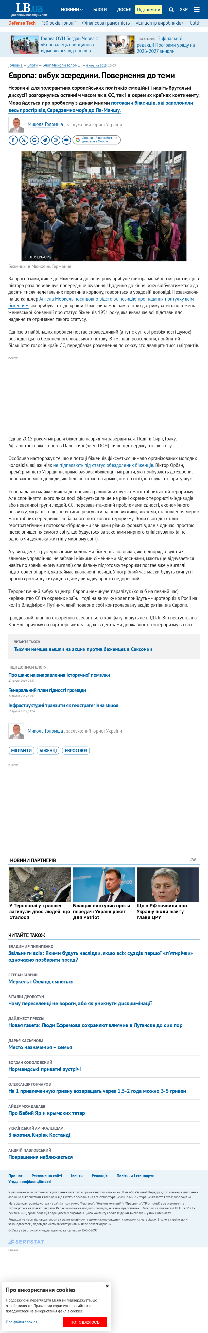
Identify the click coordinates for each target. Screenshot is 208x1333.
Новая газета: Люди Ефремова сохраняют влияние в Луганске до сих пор (95, 1025)
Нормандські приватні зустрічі (44, 1069)
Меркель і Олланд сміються (41, 981)
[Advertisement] (104, 396)
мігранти (21, 750)
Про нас (15, 1175)
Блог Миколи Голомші (62, 65)
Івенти (77, 1175)
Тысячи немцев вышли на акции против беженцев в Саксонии (83, 649)
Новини (70, 9)
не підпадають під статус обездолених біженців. (103, 465)
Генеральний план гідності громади (47, 690)
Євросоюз (76, 750)
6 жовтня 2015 (96, 65)
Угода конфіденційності (29, 1181)
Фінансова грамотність (106, 23)
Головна (15, 65)
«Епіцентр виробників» (160, 23)
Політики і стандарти (135, 1175)
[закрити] (107, 1286)
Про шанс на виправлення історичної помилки (59, 674)
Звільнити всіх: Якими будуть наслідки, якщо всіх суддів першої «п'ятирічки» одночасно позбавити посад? (100, 956)
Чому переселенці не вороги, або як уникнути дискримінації (80, 1003)
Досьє (124, 9)
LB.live (108, 28)
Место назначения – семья (40, 1047)
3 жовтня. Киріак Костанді (39, 1134)
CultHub (198, 23)
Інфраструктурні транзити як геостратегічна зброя (63, 705)
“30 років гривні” (59, 23)
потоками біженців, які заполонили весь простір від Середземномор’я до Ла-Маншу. (100, 106)
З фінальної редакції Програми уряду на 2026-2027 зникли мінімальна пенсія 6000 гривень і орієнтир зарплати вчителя (166, 53)
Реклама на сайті (47, 1175)
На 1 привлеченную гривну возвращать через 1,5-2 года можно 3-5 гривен (97, 1090)
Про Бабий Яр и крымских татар (46, 1112)
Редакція (100, 1175)
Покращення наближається (40, 1156)
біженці (48, 750)
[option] (56, 44)
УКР (184, 9)
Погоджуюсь (85, 1322)
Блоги (100, 9)
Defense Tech (22, 23)
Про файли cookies (21, 1322)
